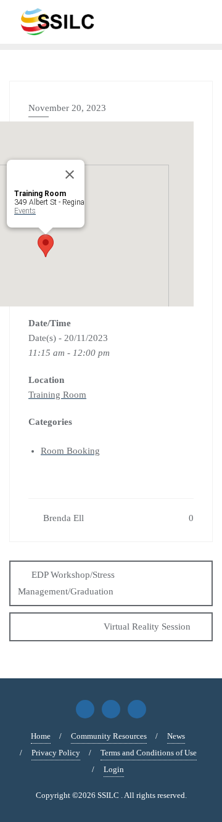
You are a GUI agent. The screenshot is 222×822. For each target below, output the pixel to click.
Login (114, 769)
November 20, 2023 (67, 108)
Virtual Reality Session (147, 626)
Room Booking (70, 451)
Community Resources (109, 736)
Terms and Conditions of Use (149, 752)
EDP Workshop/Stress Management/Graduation (66, 583)
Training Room (57, 395)
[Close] (69, 174)
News (176, 736)
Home (41, 736)
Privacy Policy (55, 752)
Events (25, 211)
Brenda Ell (62, 518)
